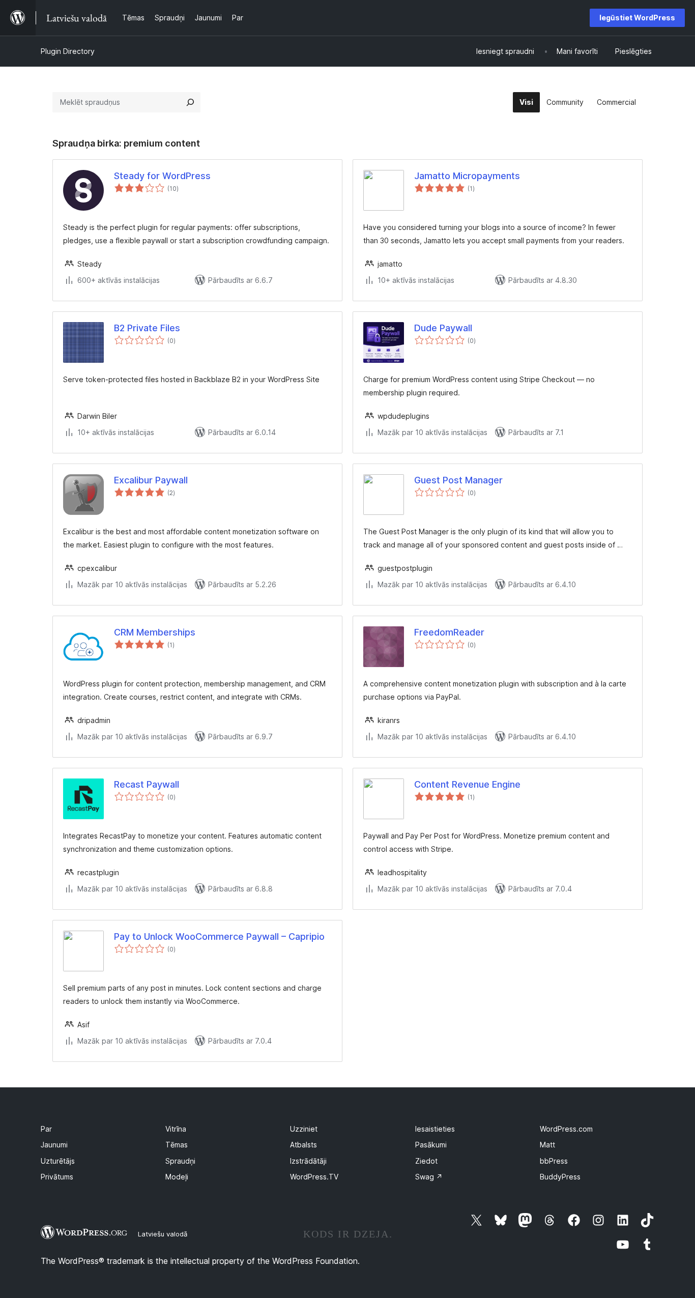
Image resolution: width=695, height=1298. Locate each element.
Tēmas (176, 1144)
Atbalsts (303, 1144)
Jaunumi (54, 1144)
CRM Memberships (154, 632)
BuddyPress (560, 1176)
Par (46, 1128)
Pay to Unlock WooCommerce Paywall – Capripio (219, 936)
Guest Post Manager (458, 480)
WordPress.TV (314, 1176)
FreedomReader (449, 632)
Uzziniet (303, 1128)
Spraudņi (180, 1161)
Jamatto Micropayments (467, 175)
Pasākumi (431, 1144)
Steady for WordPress (162, 175)
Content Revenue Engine (467, 784)
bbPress (554, 1161)
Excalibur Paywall (151, 480)
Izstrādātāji (308, 1161)
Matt (547, 1144)
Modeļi (176, 1176)
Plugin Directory (68, 51)
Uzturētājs (58, 1161)
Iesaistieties (435, 1128)
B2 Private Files (147, 328)
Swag (429, 1176)
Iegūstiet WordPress (637, 17)
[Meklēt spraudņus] (190, 102)
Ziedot (426, 1161)
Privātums (57, 1176)
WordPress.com (566, 1128)
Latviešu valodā (162, 1234)
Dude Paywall (443, 328)
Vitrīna (175, 1128)
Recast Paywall (146, 784)
